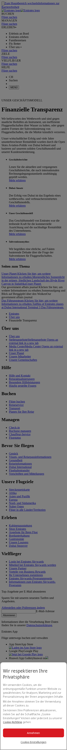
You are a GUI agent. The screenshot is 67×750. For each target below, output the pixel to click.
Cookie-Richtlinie (12, 722)
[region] (33, 706)
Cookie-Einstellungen (33, 742)
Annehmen (33, 733)
